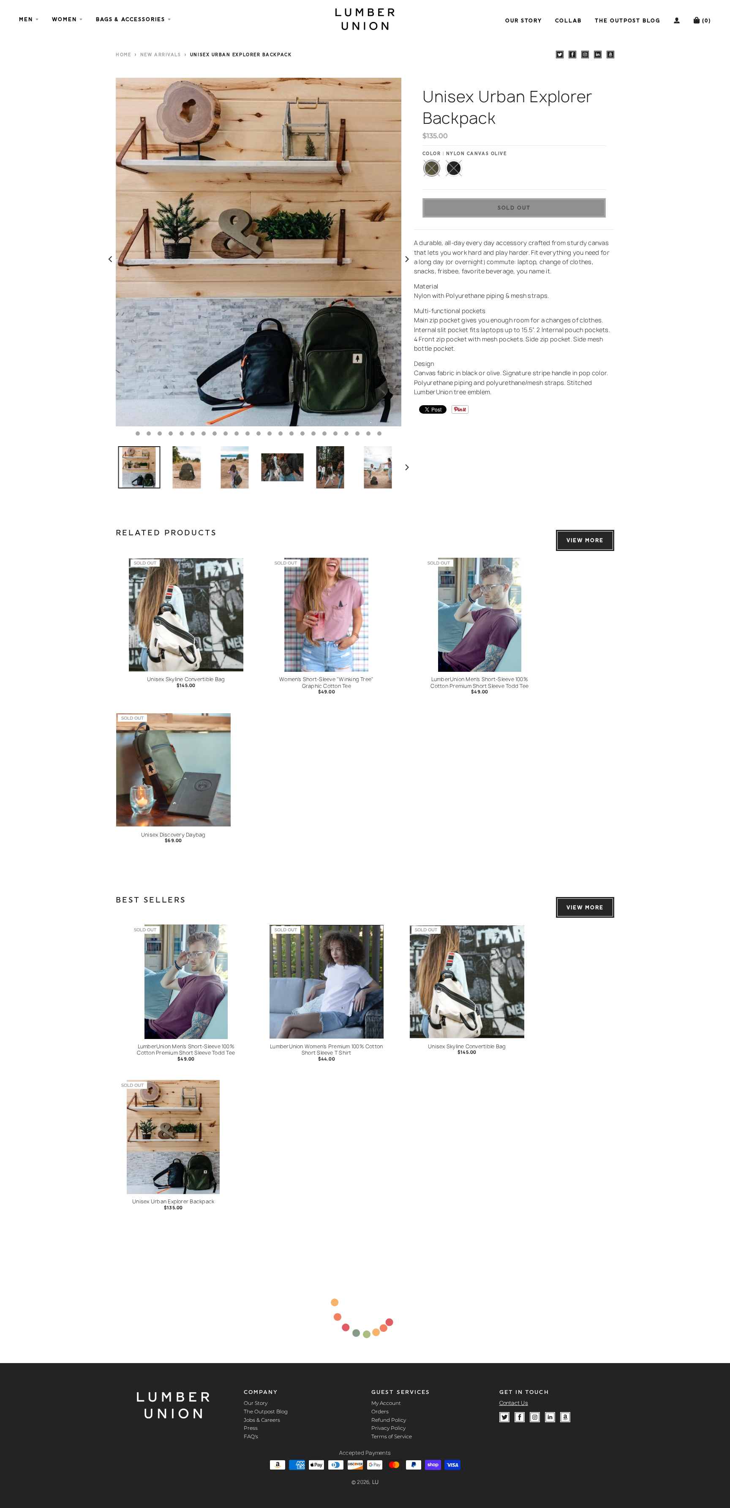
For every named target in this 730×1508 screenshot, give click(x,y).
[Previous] (111, 259)
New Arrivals (160, 54)
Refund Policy (388, 1420)
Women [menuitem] (64, 19)
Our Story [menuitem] (523, 20)
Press (251, 1428)
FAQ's (251, 1436)
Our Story (255, 1403)
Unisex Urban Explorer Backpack (173, 1201)
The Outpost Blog (266, 1411)
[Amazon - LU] (610, 54)
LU (375, 1482)
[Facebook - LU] (572, 54)
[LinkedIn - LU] (598, 54)
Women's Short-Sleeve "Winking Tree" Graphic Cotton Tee (326, 683)
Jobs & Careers (262, 1420)
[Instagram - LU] (585, 54)
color (464, 153)
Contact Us (513, 1403)
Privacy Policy (388, 1428)
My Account (386, 1403)
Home (123, 54)
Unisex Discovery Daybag (173, 834)
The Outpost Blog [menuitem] (627, 20)
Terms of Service (391, 1436)
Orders (380, 1411)
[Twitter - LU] (560, 54)
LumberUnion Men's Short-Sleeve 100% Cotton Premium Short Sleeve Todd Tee (479, 683)
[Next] (406, 259)
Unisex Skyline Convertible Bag (186, 679)
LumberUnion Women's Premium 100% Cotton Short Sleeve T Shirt (326, 1050)
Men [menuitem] (26, 19)
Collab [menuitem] (568, 20)
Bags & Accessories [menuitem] (130, 19)
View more (585, 540)
